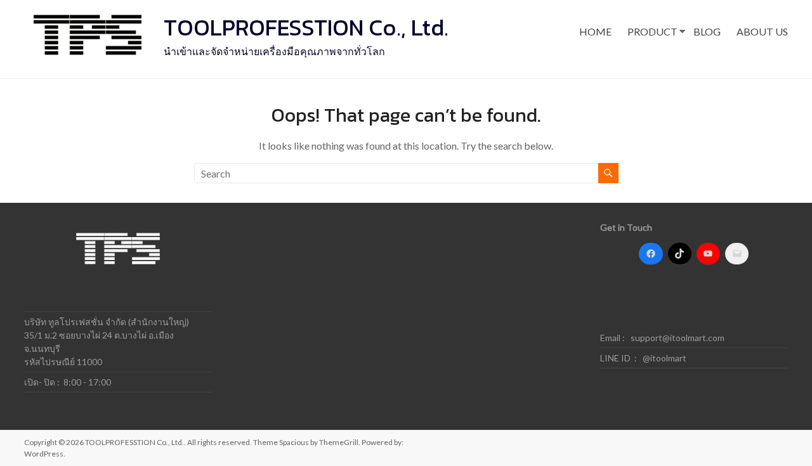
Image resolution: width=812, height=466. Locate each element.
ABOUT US (762, 31)
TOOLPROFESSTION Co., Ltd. (306, 27)
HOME (595, 31)
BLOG (707, 31)
